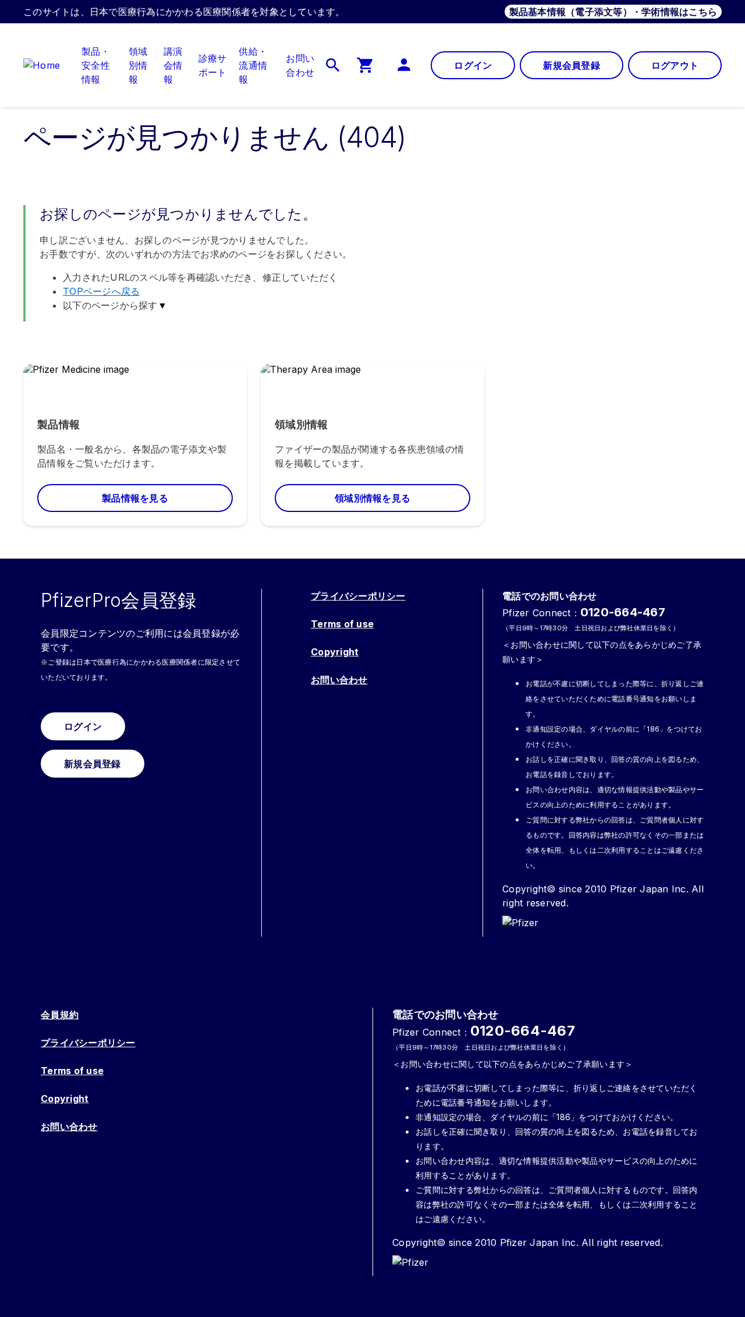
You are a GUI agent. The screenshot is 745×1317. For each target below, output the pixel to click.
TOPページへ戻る (101, 291)
